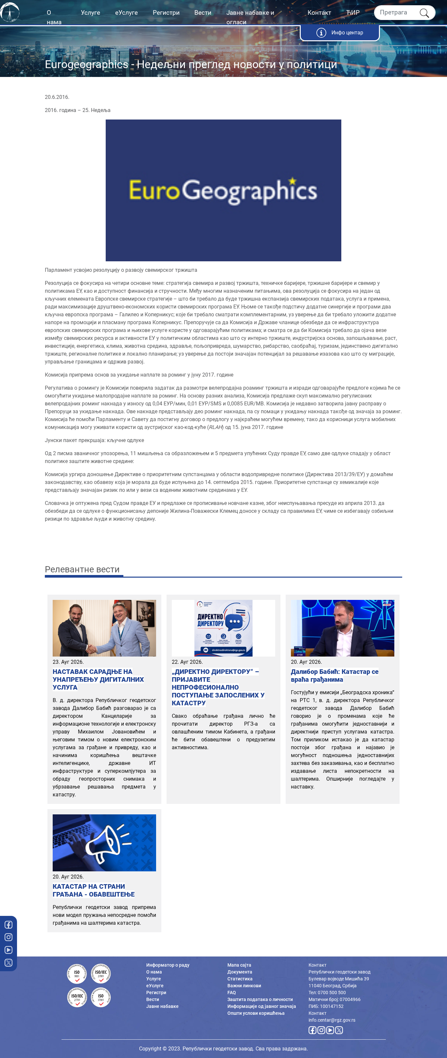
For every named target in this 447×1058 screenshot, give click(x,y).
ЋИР (353, 12)
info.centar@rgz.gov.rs (332, 1020)
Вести (202, 12)
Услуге (90, 12)
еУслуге (126, 12)
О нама (54, 17)
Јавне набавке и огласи (250, 17)
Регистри (166, 12)
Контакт (319, 12)
